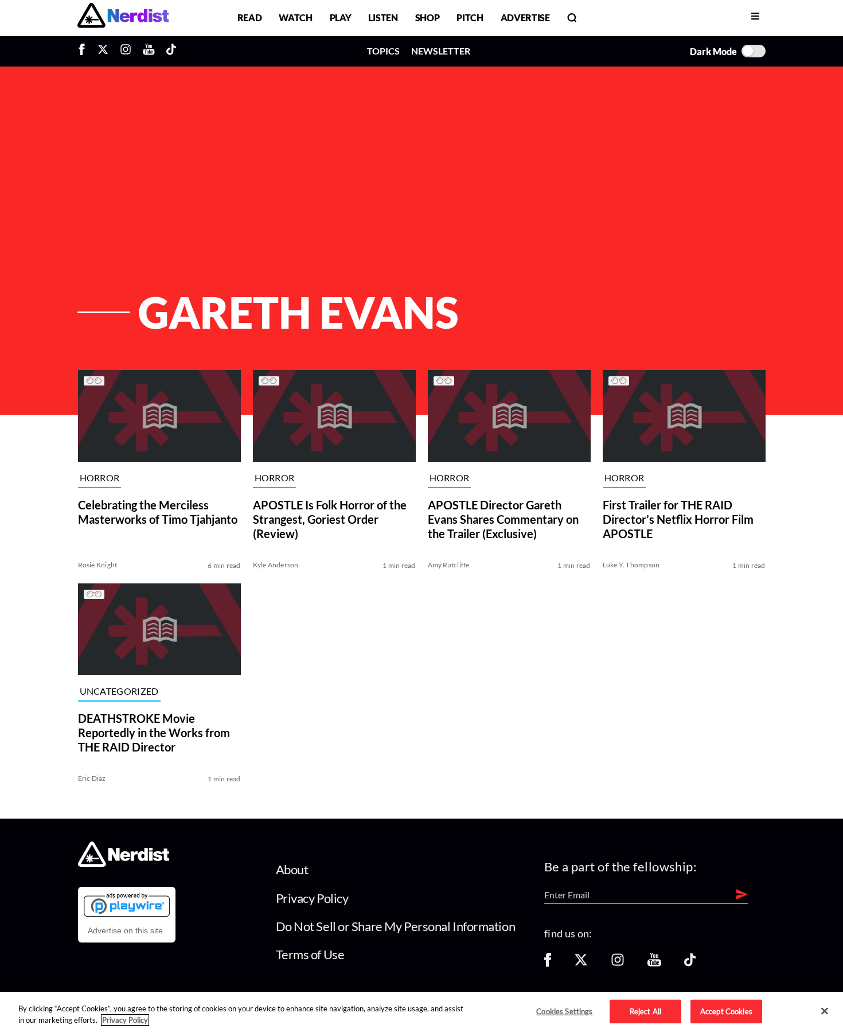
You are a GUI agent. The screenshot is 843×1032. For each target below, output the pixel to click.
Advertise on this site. (126, 930)
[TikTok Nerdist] (171, 51)
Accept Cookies (726, 1010)
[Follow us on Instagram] (618, 963)
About (292, 869)
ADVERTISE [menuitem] (525, 17)
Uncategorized (119, 691)
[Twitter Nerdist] (103, 51)
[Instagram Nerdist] (125, 51)
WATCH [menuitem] (295, 17)
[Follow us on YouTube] (654, 963)
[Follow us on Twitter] (581, 963)
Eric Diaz (92, 778)
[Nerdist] (123, 17)
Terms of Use (310, 954)
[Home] (123, 864)
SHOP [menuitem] (427, 17)
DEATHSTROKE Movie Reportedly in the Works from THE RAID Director (154, 732)
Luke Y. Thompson (631, 564)
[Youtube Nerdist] (149, 51)
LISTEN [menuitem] (382, 17)
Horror (100, 478)
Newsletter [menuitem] (440, 50)
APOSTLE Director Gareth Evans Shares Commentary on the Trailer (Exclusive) (503, 519)
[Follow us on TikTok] (690, 963)
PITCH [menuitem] (469, 17)
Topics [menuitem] (383, 50)
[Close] (824, 1011)
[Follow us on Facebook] (547, 963)
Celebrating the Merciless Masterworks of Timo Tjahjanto (157, 512)
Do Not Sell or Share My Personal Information (396, 926)
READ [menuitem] (249, 17)
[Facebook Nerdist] (84, 51)
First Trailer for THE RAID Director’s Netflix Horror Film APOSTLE (678, 519)
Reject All (645, 1010)
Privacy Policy (312, 898)
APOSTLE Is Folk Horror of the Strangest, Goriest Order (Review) (330, 519)
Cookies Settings (564, 1010)
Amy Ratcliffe (449, 564)
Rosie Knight (98, 564)
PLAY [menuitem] (341, 17)
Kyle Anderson (276, 564)
